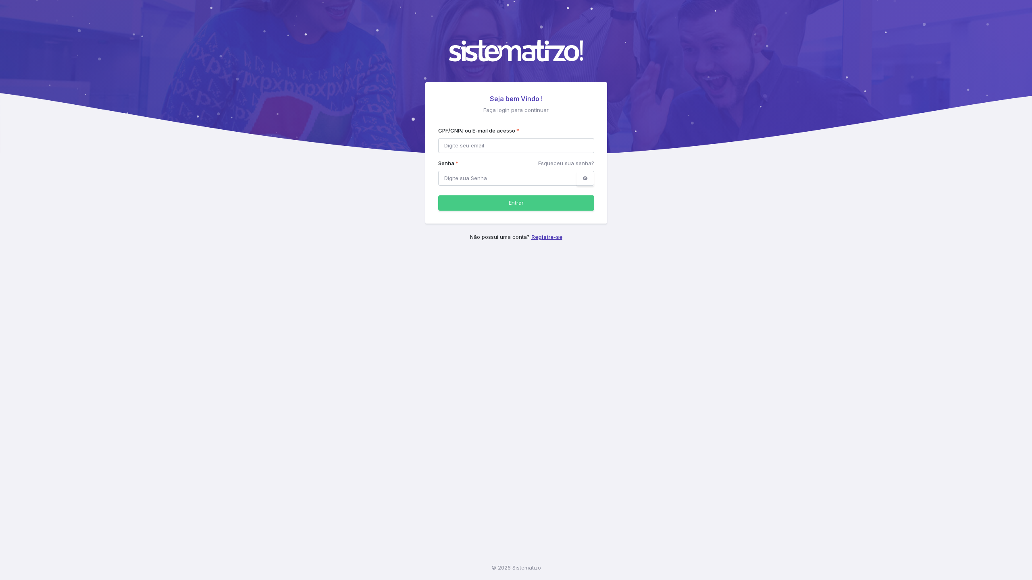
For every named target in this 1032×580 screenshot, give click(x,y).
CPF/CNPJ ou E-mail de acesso (478, 130)
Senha (448, 163)
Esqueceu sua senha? (566, 163)
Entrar (516, 202)
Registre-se (546, 237)
